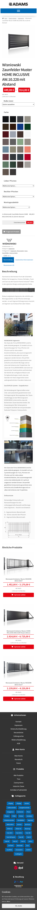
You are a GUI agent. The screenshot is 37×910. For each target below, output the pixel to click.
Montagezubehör (11, 202)
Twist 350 (28, 833)
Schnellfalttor (20, 820)
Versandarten (18, 732)
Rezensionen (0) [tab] (9, 265)
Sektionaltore (10, 824)
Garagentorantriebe (24, 807)
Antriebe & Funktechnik (18, 790)
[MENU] (18, 11)
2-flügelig (18, 803)
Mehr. (8, 901)
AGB (18, 743)
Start (5, 18)
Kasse (18, 763)
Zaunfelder (9, 850)
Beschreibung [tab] (8, 260)
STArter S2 (9, 829)
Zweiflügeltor (18, 854)
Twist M (29, 837)
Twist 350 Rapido (10, 837)
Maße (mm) (8, 101)
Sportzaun (27, 824)
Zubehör (28, 850)
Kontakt (18, 721)
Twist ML (7, 841)
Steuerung (27, 829)
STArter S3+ (18, 829)
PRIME (14, 816)
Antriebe (27, 803)
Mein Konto (18, 756)
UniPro (30, 841)
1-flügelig (10, 803)
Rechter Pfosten (11, 191)
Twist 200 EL (19, 833)
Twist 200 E (9, 833)
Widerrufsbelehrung (19, 740)
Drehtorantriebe (12, 807)
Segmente (21, 18)
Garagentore (10, 812)
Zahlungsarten (18, 736)
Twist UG (15, 841)
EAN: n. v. (7, 255)
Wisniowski (20, 251)
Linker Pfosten (10, 181)
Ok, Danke (18, 906)
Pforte (28, 812)
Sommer (19, 824)
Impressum (18, 725)
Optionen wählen (20, 595)
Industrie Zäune (18, 786)
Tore (18, 779)
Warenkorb (18, 759)
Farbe (6, 112)
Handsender (20, 812)
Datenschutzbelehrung (18, 729)
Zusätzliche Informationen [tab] (24, 260)
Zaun (25, 251)
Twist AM (21, 837)
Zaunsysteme (12, 18)
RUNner (21, 816)
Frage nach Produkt (12, 232)
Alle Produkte (18, 775)
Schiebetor (29, 816)
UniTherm (10, 845)
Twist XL (23, 841)
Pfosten (7, 816)
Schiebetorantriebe (9, 820)
